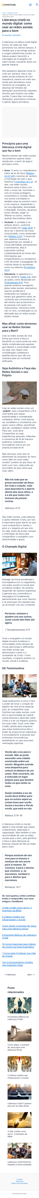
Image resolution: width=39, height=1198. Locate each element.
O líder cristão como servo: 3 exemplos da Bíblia (17, 1134)
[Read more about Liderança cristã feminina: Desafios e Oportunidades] (19, 1150)
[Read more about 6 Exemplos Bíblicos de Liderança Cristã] (19, 1005)
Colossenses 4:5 (13, 282)
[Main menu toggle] (30, 5)
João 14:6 (27, 228)
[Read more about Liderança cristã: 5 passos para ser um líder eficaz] (19, 1092)
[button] (37, 5)
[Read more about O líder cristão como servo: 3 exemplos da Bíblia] (19, 1120)
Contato (19, 1179)
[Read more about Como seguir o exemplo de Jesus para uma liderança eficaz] (19, 1033)
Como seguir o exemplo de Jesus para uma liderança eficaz (18, 1047)
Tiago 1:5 (25, 277)
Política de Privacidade (19, 1183)
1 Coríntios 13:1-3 (23, 181)
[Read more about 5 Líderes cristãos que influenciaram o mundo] (19, 1063)
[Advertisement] (19, 122)
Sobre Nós (19, 1181)
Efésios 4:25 (15, 236)
